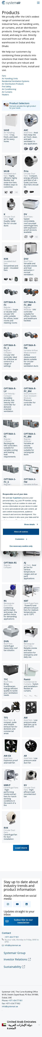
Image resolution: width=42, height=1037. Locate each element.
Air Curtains (7, 92)
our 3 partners (15, 498)
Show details (29, 524)
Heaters (5, 95)
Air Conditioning (9, 89)
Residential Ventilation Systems (15, 81)
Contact (6, 932)
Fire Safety (6, 86)
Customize (19, 539)
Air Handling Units (10, 79)
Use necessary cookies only (21, 546)
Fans (4, 76)
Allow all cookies (21, 532)
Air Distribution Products (13, 84)
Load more (21, 847)
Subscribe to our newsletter (23, 921)
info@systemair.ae (10, 1006)
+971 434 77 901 (12, 937)
